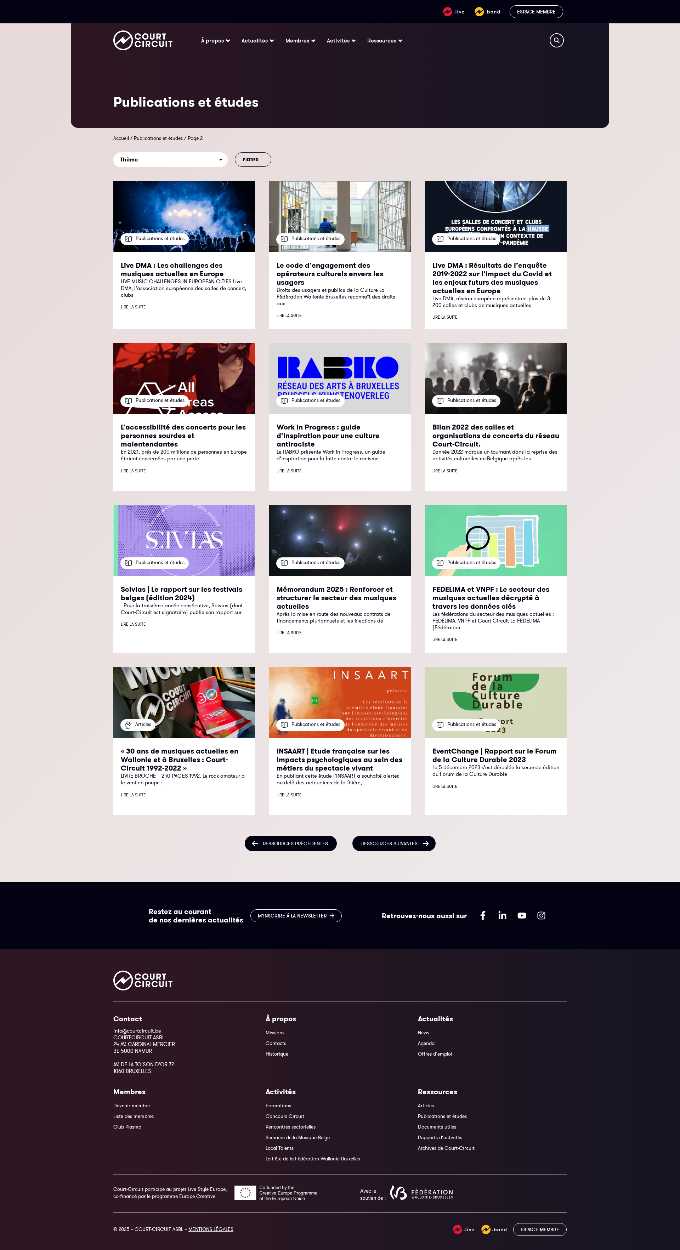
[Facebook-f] (483, 916)
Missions (275, 1032)
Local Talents (280, 1148)
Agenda (426, 1043)
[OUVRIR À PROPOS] (228, 40)
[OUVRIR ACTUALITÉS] (272, 40)
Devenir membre (131, 1105)
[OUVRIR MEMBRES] (313, 40)
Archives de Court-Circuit (446, 1148)
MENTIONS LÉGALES (210, 1229)
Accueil (121, 138)
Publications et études (158, 138)
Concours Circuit (285, 1116)
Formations (278, 1105)
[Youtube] (522, 916)
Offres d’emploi (435, 1054)
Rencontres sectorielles (291, 1127)
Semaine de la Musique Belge (298, 1137)
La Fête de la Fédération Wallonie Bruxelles (313, 1158)
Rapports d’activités (440, 1137)
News (423, 1032)
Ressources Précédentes (295, 843)
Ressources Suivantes (389, 843)
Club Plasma (127, 1127)
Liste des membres (133, 1116)
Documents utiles (437, 1127)
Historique (277, 1054)
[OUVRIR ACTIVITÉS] (353, 40)
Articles (426, 1105)
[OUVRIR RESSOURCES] (400, 40)
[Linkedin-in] (502, 916)
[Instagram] (541, 916)
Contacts (276, 1043)
